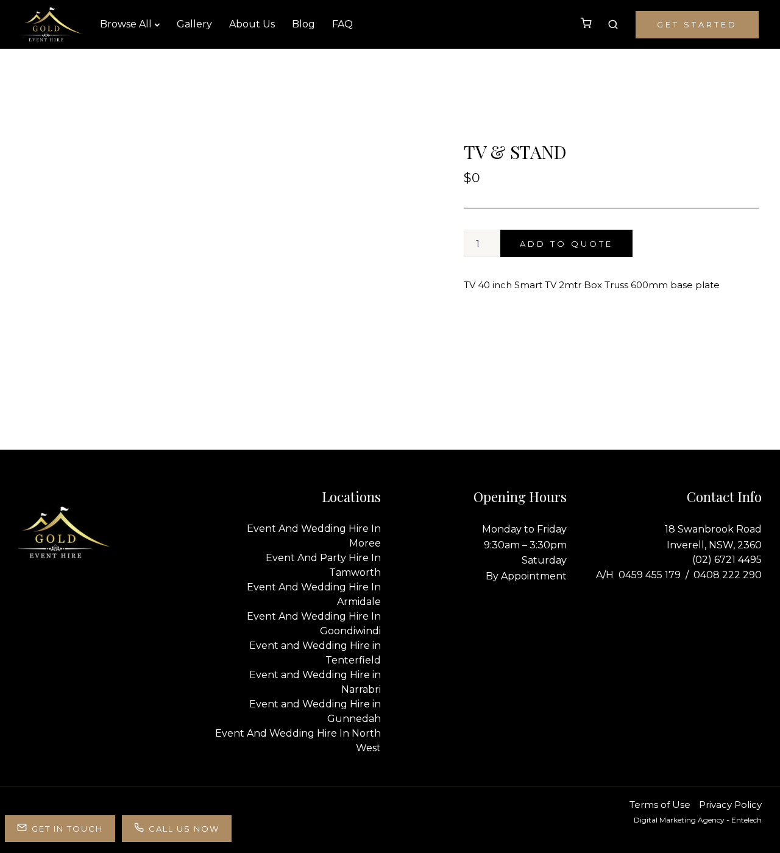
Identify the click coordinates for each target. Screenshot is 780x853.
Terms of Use (659, 804)
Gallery (194, 24)
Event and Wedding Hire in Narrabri (315, 682)
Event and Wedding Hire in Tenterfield (315, 653)
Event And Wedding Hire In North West (298, 740)
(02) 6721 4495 (727, 559)
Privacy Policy (730, 804)
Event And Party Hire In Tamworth (323, 565)
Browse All (126, 24)
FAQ (342, 24)
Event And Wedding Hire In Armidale (314, 594)
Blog (303, 24)
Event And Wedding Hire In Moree (314, 536)
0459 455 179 (650, 575)
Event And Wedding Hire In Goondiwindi (314, 624)
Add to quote (566, 244)
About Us (252, 24)
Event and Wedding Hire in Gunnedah (315, 711)
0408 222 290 (727, 575)
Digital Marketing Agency (679, 819)
